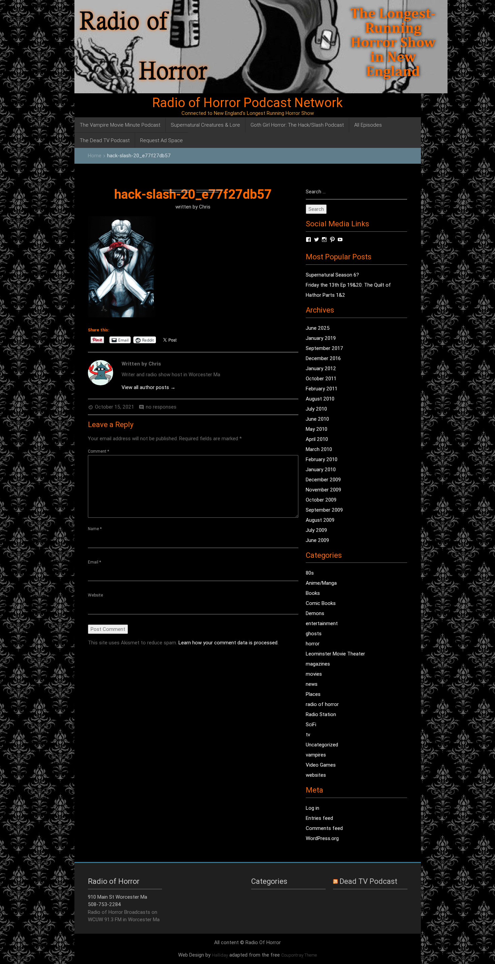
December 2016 (323, 358)
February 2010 (321, 459)
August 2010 (320, 398)
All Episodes (368, 125)
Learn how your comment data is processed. (228, 642)
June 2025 (318, 328)
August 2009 (320, 520)
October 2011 (321, 378)
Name (95, 528)
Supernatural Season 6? (332, 274)
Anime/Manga (321, 583)
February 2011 (321, 388)
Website (95, 595)
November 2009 (323, 489)
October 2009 (321, 499)
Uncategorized (322, 744)
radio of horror (322, 704)
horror (313, 643)
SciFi (311, 724)
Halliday (220, 955)
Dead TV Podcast (368, 881)
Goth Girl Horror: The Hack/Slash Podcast (297, 125)
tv (308, 734)
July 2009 (316, 530)
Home (94, 155)
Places (313, 694)
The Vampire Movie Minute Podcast (120, 125)
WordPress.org (322, 838)
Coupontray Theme (299, 955)
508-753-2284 (104, 904)
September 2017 (324, 348)
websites (316, 775)
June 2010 (317, 419)
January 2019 (321, 338)
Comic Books (321, 603)
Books (313, 593)
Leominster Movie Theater (335, 653)
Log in (312, 808)
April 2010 (317, 439)
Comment (98, 451)
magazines (318, 664)
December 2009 (323, 479)
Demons (315, 613)
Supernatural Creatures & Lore (205, 125)
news (312, 684)
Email (94, 562)
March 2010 (319, 449)
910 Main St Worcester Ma (117, 897)
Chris (204, 206)
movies (314, 674)
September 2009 (324, 510)
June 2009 (317, 540)
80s (310, 573)
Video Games (321, 765)
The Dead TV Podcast (105, 140)
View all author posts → (148, 387)
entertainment (322, 623)
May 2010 (316, 429)
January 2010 (321, 469)
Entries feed (319, 818)
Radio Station (321, 714)
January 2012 (321, 368)
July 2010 (316, 409)
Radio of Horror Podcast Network (247, 102)
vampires (316, 754)
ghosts (314, 633)
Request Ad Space (161, 140)
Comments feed (324, 828)
